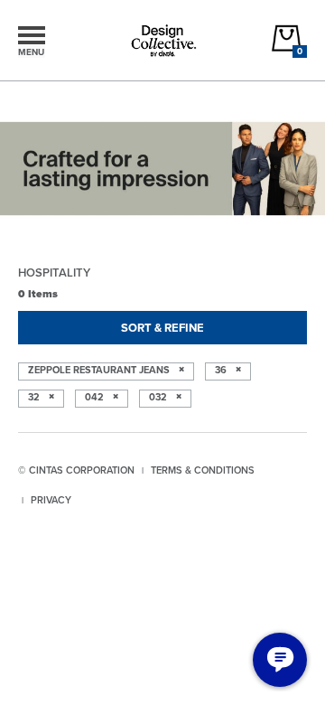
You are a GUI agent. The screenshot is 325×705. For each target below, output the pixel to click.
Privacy (51, 500)
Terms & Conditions (203, 470)
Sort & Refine (162, 327)
